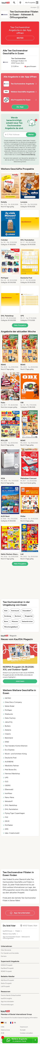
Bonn (6, 621)
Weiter (31, 134)
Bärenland (9, 738)
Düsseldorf (27, 611)
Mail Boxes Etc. (11, 770)
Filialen (17, 931)
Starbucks (9, 714)
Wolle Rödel (9, 706)
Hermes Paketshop (12, 774)
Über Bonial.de (6, 950)
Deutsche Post (10, 758)
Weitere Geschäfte (9, 934)
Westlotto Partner (12, 766)
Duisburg (7, 616)
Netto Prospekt (6, 983)
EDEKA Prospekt (6, 965)
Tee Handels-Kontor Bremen (16, 746)
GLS (6, 781)
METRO (8, 698)
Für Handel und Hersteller (10, 953)
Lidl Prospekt (5, 986)
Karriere (3, 956)
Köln (5, 611)
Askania (8, 730)
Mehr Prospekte (20, 325)
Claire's (8, 734)
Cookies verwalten (26, 1033)
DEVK (7, 821)
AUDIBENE (9, 762)
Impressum (24, 1027)
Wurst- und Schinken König (16, 754)
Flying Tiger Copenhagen (15, 813)
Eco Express (9, 750)
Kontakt (22, 1030)
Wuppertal (28, 616)
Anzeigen (33, 7)
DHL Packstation (11, 809)
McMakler (9, 825)
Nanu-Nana (9, 797)
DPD (6, 829)
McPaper (8, 710)
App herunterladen (7, 1001)
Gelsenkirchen (27, 621)
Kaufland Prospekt (7, 968)
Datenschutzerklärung (28, 154)
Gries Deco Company (13, 702)
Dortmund (15, 611)
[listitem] (10, 190)
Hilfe (2, 1027)
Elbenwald (9, 789)
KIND (7, 742)
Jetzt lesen (20, 681)
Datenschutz (5, 1030)
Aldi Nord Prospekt (7, 980)
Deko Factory (10, 718)
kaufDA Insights (6, 998)
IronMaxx (8, 793)
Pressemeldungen (7, 1005)
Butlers (7, 726)
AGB (2, 1033)
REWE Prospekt (6, 971)
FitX (6, 817)
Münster (15, 621)
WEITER (20, 38)
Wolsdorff (9, 801)
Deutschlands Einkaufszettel (11, 995)
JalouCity (8, 722)
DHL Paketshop (11, 805)
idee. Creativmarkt (12, 833)
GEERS (7, 785)
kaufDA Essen (7, 931)
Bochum (18, 616)
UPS (6, 777)
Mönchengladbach (11, 627)
